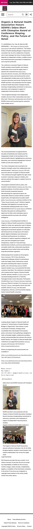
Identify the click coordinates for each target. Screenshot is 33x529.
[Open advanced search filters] (26, 14)
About (9, 519)
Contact (29, 526)
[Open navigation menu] (2, 14)
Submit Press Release (10, 523)
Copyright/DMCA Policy (8, 526)
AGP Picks (4, 2)
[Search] (23, 14)
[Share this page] (31, 14)
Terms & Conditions (23, 523)
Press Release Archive (19, 519)
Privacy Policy (21, 526)
